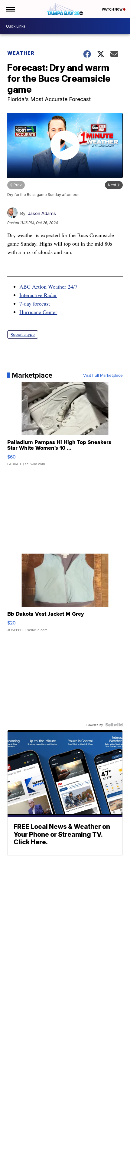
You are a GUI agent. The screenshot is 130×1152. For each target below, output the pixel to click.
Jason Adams (42, 213)
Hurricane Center (38, 312)
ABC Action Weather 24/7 (48, 286)
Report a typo (23, 334)
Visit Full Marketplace (103, 375)
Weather (20, 53)
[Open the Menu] (10, 9)
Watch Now (112, 9)
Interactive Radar (38, 295)
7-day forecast (34, 303)
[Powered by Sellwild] (114, 725)
